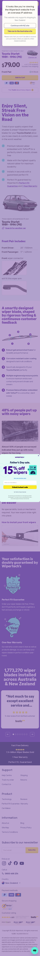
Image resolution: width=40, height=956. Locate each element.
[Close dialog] (38, 456)
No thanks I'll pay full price (20, 492)
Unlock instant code (20, 487)
